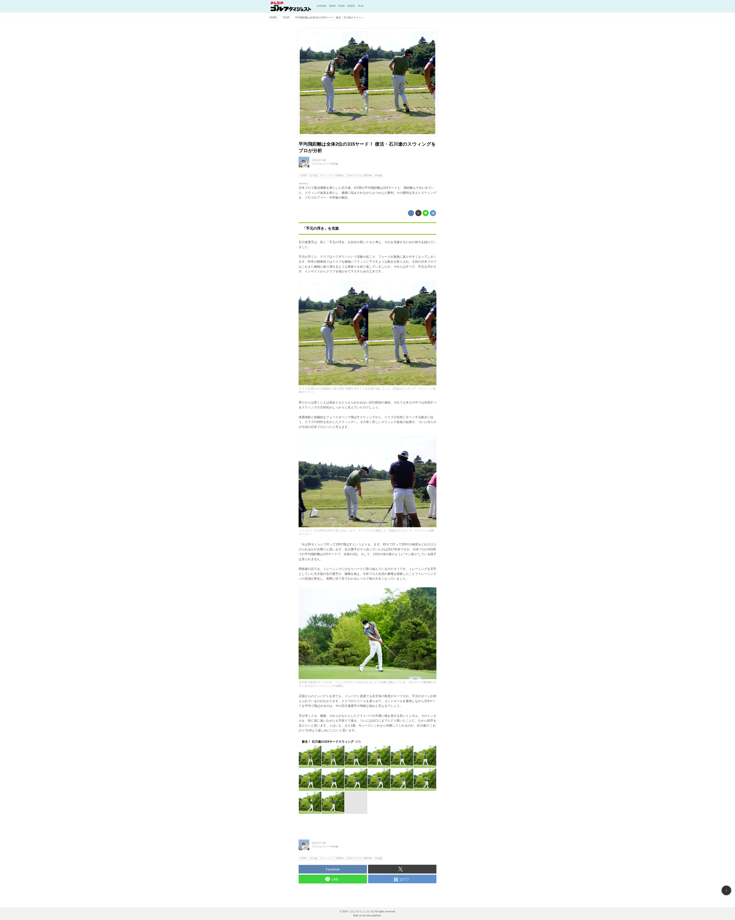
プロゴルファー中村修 (325, 163)
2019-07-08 (319, 160)
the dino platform (372, 915)
